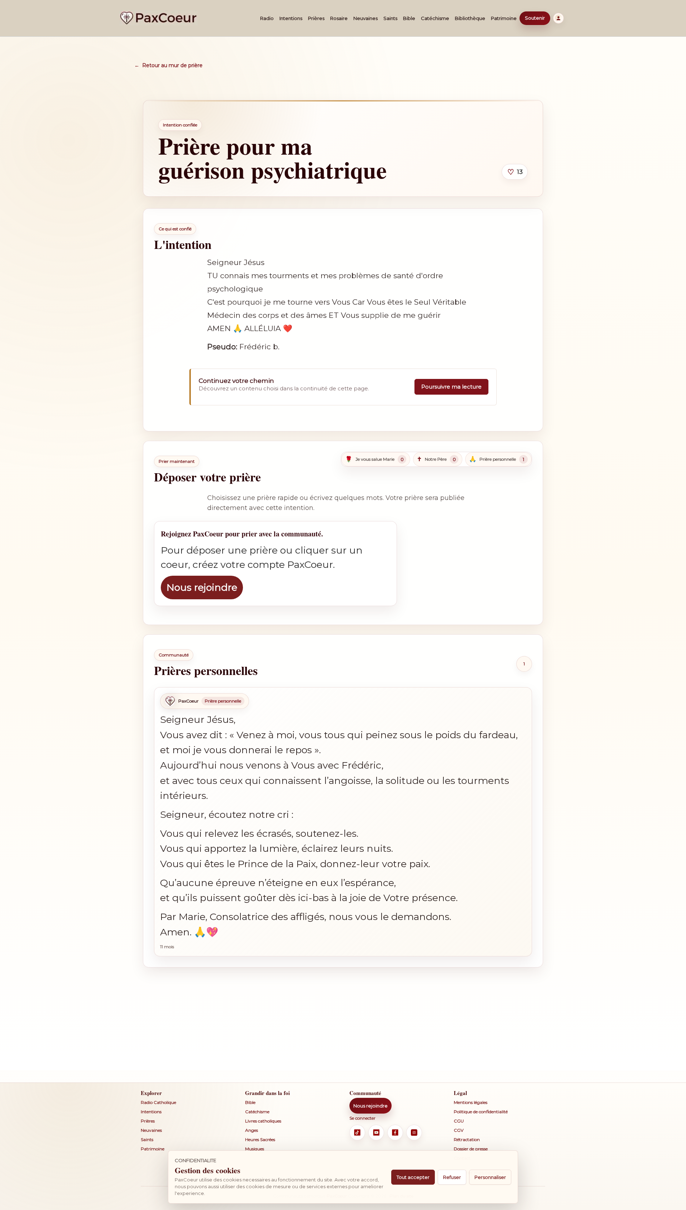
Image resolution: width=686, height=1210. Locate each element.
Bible (409, 18)
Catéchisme (435, 18)
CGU (459, 1121)
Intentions (290, 18)
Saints (390, 18)
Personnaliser (490, 1177)
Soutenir (535, 18)
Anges (251, 1130)
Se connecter (362, 1118)
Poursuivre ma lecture (451, 386)
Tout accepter (413, 1177)
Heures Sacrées (260, 1139)
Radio (267, 18)
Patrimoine (504, 18)
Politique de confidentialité (481, 1111)
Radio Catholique (158, 1102)
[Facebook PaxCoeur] (395, 1132)
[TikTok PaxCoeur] (357, 1132)
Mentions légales (470, 1102)
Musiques (254, 1148)
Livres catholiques (263, 1121)
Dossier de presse (471, 1148)
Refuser (452, 1177)
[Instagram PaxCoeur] (414, 1132)
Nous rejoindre (201, 587)
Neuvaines (365, 18)
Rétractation (467, 1139)
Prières (316, 18)
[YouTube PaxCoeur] (376, 1132)
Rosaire (339, 18)
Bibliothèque (470, 18)
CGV (458, 1130)
